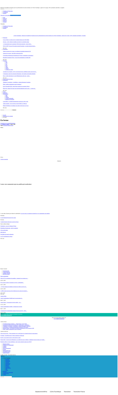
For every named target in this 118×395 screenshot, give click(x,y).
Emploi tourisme (6, 352)
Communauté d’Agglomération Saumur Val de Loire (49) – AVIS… (13, 310)
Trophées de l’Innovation (8, 11)
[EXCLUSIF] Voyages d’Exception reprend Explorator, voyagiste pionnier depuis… (19, 46)
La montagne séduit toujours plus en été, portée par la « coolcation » (16, 324)
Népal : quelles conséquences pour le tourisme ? (12, 84)
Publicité (4, 13)
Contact (4, 374)
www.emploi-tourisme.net (6, 315)
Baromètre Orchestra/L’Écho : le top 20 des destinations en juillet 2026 (16, 57)
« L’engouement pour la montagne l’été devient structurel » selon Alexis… (17, 43)
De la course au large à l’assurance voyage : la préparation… (12, 282)
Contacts (4, 346)
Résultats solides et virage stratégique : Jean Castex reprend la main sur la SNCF (16, 341)
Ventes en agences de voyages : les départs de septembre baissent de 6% (17, 51)
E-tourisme (5, 92)
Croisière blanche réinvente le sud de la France (9, 221)
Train (6, 66)
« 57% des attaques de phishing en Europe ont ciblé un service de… (13, 286)
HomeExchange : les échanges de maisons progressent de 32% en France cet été (18, 328)
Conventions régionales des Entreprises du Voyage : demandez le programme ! (18, 55)
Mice (6, 369)
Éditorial (7, 365)
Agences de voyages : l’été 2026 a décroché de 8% (13, 53)
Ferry (6, 65)
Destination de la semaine (5, 123)
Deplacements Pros (6, 350)
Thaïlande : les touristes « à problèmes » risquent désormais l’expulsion (16, 82)
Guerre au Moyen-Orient (8, 79)
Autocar (7, 68)
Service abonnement (7, 348)
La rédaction (5, 12)
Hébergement (5, 93)
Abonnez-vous (6, 373)
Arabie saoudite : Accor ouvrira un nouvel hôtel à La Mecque (15, 103)
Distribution (5, 49)
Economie (7, 359)
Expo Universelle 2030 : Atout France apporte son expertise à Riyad (16, 86)
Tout (6, 61)
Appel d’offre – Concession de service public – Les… (10, 302)
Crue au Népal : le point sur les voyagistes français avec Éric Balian (16, 39)
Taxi (6, 64)
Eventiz (4, 349)
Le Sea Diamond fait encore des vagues (8, 217)
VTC (6, 63)
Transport (5, 60)
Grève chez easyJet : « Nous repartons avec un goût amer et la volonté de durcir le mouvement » (19, 333)
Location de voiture (9, 69)
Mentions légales (6, 343)
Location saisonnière (9, 98)
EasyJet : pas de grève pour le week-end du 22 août (10, 337)
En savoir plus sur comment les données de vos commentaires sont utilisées (35, 213)
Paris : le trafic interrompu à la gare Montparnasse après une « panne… (16, 75)
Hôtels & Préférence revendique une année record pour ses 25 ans (15, 105)
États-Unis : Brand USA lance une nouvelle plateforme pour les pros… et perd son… (19, 88)
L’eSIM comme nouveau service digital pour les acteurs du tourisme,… (14, 290)
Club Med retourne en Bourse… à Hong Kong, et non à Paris (15, 323)
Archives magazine (4, 159)
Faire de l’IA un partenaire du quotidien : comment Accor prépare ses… (14, 278)
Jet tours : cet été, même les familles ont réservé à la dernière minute (16, 41)
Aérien (6, 67)
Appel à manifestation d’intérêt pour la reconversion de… (11, 298)
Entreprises (7, 364)
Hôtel (6, 96)
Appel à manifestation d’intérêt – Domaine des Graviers (11, 306)
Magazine (5, 371)
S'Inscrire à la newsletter (5, 15)
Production (5, 37)
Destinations (5, 80)
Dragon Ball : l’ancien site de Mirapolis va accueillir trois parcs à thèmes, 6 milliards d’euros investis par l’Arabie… (22, 339)
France (4, 91)
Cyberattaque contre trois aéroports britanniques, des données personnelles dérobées (19, 73)
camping (7, 97)
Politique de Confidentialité (8, 345)
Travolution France (6, 351)
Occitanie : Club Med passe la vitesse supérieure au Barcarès (12, 335)
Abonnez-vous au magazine (15, 15)
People (6, 370)
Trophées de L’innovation (8, 372)
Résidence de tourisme (9, 99)
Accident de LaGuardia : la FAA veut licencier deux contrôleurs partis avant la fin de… (20, 71)
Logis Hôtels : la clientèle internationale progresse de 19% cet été (15, 101)
